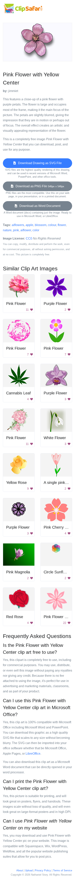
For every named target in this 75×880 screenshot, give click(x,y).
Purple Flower (55, 303)
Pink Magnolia (18, 572)
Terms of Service (62, 870)
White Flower (55, 438)
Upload (29, 870)
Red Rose (14, 617)
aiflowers (18, 225)
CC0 (29, 238)
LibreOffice (33, 753)
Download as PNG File (38, 186)
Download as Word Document (38, 206)
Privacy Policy (43, 870)
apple (29, 225)
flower (62, 225)
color (35, 230)
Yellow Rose (16, 482)
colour (52, 225)
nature (7, 230)
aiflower (25, 230)
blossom (40, 225)
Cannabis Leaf (18, 393)
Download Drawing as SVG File (39, 163)
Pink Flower (16, 303)
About (19, 870)
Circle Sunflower (57, 572)
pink (16, 230)
